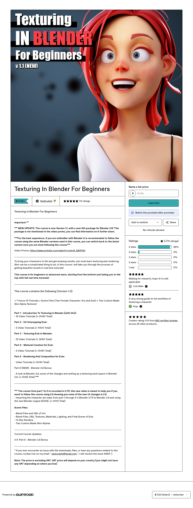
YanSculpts (48, 201)
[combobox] (145, 222)
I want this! (154, 203)
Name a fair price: (139, 186)
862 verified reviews (166, 320)
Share (173, 222)
